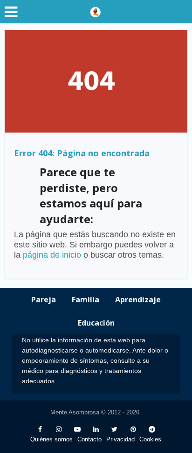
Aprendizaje (138, 299)
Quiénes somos (51, 439)
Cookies (150, 439)
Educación (96, 323)
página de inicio (52, 255)
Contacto (89, 439)
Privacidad (120, 439)
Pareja (43, 299)
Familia (85, 299)
